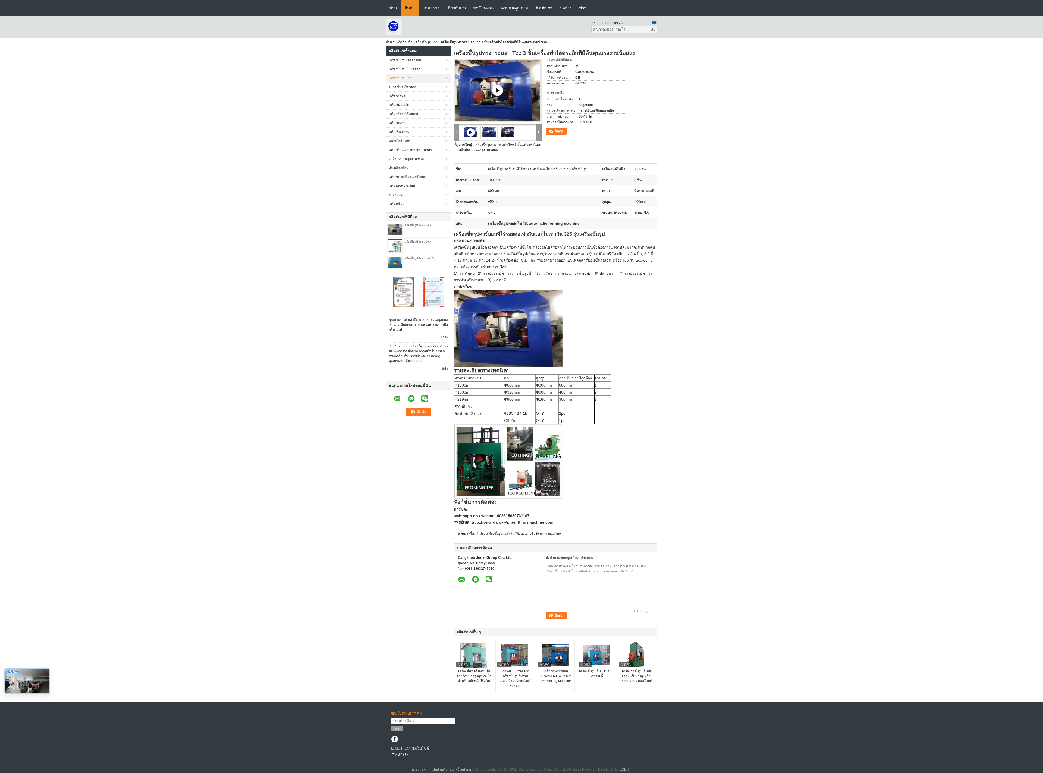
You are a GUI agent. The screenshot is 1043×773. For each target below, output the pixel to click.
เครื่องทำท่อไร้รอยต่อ (403, 114)
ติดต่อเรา (544, 8)
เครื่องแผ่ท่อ (397, 123)
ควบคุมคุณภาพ (514, 8)
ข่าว (582, 8)
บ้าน (393, 8)
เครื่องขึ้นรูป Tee (425, 42)
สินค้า (410, 8)
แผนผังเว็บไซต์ (416, 748)
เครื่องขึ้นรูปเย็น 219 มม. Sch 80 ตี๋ (596, 673)
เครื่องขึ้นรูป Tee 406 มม (418, 225)
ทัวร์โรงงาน (483, 8)
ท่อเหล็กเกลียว (399, 168)
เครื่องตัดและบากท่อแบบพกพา (410, 150)
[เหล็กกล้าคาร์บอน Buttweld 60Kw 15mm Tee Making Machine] (555, 655)
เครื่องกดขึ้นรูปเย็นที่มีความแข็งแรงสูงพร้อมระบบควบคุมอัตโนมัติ (636, 676)
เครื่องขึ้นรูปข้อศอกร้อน (405, 60)
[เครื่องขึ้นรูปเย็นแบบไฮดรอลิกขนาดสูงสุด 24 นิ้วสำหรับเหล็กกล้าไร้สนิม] (474, 655)
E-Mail (396, 748)
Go (653, 29)
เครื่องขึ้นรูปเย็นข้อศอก (404, 69)
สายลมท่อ (396, 195)
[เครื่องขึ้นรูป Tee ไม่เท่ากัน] (395, 262)
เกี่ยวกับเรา (456, 8)
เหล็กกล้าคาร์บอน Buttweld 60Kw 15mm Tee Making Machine (555, 676)
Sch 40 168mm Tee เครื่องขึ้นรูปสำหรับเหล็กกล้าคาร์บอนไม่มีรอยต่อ (514, 678)
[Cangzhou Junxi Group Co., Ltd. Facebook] (394, 740)
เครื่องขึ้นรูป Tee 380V (417, 241)
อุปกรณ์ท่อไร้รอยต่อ (402, 87)
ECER (624, 769)
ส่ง (397, 729)
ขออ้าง (565, 8)
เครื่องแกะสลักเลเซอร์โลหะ (407, 177)
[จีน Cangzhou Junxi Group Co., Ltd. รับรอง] (403, 292)
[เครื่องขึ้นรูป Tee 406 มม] (395, 229)
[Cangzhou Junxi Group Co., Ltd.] (394, 27)
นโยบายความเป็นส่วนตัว (429, 769)
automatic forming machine (541, 534)
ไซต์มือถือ (401, 755)
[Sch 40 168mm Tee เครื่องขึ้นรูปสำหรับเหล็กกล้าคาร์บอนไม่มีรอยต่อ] (515, 655)
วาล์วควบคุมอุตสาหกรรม (406, 159)
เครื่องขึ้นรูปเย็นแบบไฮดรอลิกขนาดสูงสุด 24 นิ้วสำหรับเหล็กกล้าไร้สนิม (474, 676)
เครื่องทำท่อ (475, 534)
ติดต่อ (559, 131)
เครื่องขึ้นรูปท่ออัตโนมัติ (502, 534)
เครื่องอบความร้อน (402, 186)
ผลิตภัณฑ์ (403, 42)
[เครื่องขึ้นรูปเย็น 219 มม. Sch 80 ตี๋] (596, 655)
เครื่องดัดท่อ (397, 96)
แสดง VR (430, 8)
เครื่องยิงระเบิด (399, 105)
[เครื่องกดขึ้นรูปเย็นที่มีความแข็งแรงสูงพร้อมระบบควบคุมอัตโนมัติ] (637, 655)
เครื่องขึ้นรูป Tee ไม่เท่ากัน (419, 258)
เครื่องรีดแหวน (399, 132)
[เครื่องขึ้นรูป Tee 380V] (395, 246)
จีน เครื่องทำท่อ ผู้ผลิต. (465, 769)
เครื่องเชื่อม (396, 203)
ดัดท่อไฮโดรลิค (399, 141)
